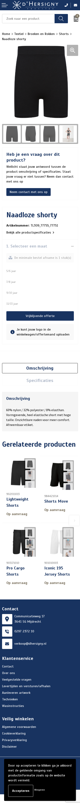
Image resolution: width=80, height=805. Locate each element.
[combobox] (28, 18)
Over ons (8, 673)
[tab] (40, 368)
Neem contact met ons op (28, 192)
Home (6, 34)
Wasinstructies (13, 706)
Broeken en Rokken (41, 34)
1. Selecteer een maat (26, 246)
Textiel (19, 34)
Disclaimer (9, 747)
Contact (8, 666)
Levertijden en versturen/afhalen (26, 686)
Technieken (10, 699)
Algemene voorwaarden (19, 727)
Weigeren (39, 789)
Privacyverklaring (14, 740)
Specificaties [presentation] (39, 380)
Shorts (64, 34)
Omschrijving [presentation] (40, 368)
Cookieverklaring (14, 733)
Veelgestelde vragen (16, 680)
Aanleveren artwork (16, 693)
